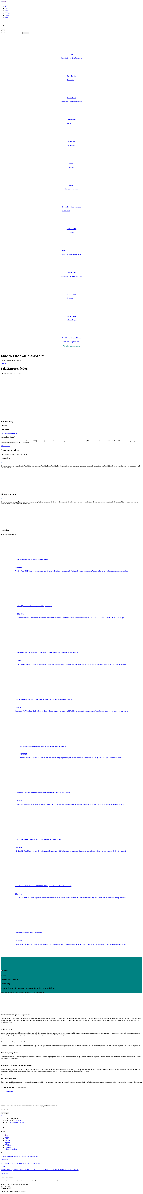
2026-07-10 (4, 1166)
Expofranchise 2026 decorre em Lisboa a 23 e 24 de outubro (19, 1156)
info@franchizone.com (17, 1122)
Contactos (7, 17)
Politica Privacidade (11, 1149)
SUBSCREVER (6, 1188)
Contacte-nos (9, 1091)
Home (6, 5)
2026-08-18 (4, 1160)
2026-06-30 (4, 1173)
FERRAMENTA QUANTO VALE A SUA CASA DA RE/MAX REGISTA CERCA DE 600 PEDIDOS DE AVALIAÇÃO (40, 1170)
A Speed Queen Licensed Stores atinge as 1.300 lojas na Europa (20, 1163)
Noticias (6, 8)
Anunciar (7, 15)
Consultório (7, 13)
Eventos (6, 10)
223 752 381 (18, 1120)
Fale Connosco (5, 433)
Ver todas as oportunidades (71, 346)
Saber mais (4, 364)
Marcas (6, 6)
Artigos (6, 12)
